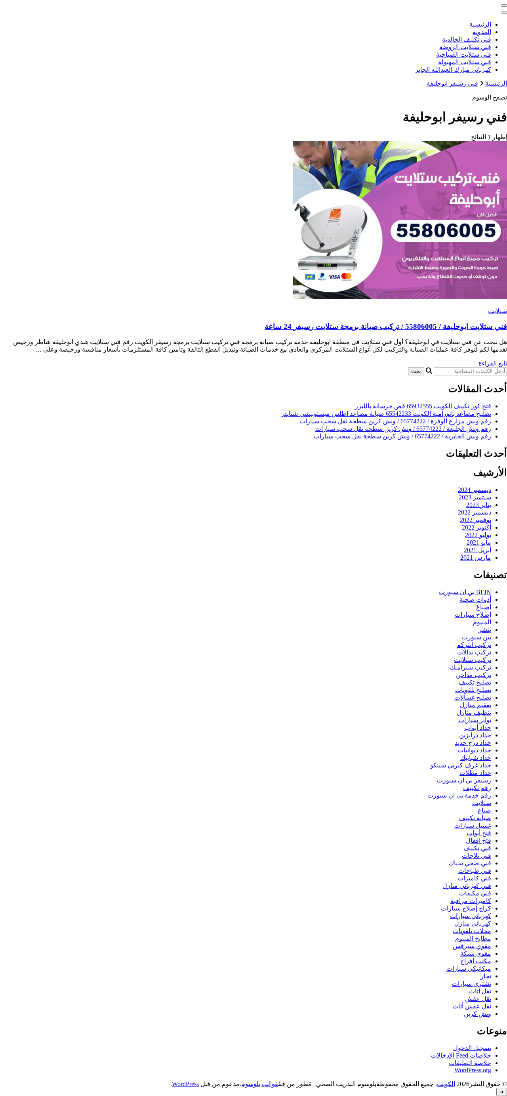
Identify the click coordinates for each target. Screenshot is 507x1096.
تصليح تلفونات (473, 690)
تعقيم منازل (475, 705)
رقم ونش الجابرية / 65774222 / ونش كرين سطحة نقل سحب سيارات (402, 436)
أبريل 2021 (477, 550)
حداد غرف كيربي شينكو (460, 765)
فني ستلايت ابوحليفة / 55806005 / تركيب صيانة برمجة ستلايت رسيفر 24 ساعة (386, 326)
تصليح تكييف (475, 682)
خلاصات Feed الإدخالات (461, 1055)
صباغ (484, 810)
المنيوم (482, 622)
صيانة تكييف (475, 818)
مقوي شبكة (475, 953)
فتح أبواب (479, 833)
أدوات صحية (475, 599)
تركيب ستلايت (472, 659)
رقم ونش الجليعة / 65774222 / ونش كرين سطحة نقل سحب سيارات (403, 428)
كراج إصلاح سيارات (466, 908)
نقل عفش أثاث (471, 1006)
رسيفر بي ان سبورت (464, 780)
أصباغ (483, 607)
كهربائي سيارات (470, 915)
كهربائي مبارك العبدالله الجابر (453, 69)
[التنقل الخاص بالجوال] (504, 5)
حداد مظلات (475, 772)
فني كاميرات (474, 878)
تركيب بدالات (474, 652)
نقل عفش (478, 998)
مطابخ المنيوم (473, 938)
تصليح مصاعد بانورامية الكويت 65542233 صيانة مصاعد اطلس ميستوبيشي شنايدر (386, 413)
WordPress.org (472, 1070)
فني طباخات (474, 870)
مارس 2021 (475, 557)
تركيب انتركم (474, 644)
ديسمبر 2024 (474, 489)
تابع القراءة (492, 363)
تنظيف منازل (474, 712)
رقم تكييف (477, 787)
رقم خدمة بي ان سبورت (459, 795)
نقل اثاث (480, 991)
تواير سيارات (474, 720)
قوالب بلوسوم (259, 1084)
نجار (485, 976)
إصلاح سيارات (473, 614)
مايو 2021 (479, 542)
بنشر (484, 629)
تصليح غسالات (472, 697)
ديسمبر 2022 (474, 512)
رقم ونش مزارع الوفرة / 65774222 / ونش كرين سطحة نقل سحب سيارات (395, 421)
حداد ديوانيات (474, 750)
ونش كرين (477, 1013)
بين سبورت (476, 637)
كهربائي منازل (472, 923)
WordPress (185, 1084)
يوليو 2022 (478, 535)
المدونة (482, 32)
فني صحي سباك (470, 863)
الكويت (446, 1084)
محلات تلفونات (472, 931)
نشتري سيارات (471, 983)
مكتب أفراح (475, 961)
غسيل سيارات (472, 825)
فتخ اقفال (478, 840)
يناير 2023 (478, 504)
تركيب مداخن (473, 674)
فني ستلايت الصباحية (463, 54)
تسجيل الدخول (472, 1047)
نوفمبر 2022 (475, 519)
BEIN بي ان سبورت (465, 592)
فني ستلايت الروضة (465, 47)
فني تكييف (477, 848)
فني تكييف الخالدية (466, 39)
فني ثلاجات (476, 855)
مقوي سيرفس (472, 946)
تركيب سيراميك (470, 667)
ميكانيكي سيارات (468, 968)
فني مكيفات (475, 893)
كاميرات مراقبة (470, 900)
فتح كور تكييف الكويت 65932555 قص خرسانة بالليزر (423, 406)
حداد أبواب (477, 727)
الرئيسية (480, 24)
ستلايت (497, 311)
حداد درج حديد (473, 742)
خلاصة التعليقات (470, 1063)
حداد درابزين (475, 735)
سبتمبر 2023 (475, 497)
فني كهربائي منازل (466, 885)
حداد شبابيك (475, 757)
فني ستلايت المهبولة (464, 62)
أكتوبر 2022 (476, 527)
